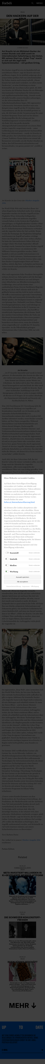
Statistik (13, 559)
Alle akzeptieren (22, 582)
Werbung (14, 571)
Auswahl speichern (22, 577)
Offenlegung (35, 586)
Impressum (26, 586)
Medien (13, 565)
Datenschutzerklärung (13, 586)
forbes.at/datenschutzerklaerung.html (19, 502)
